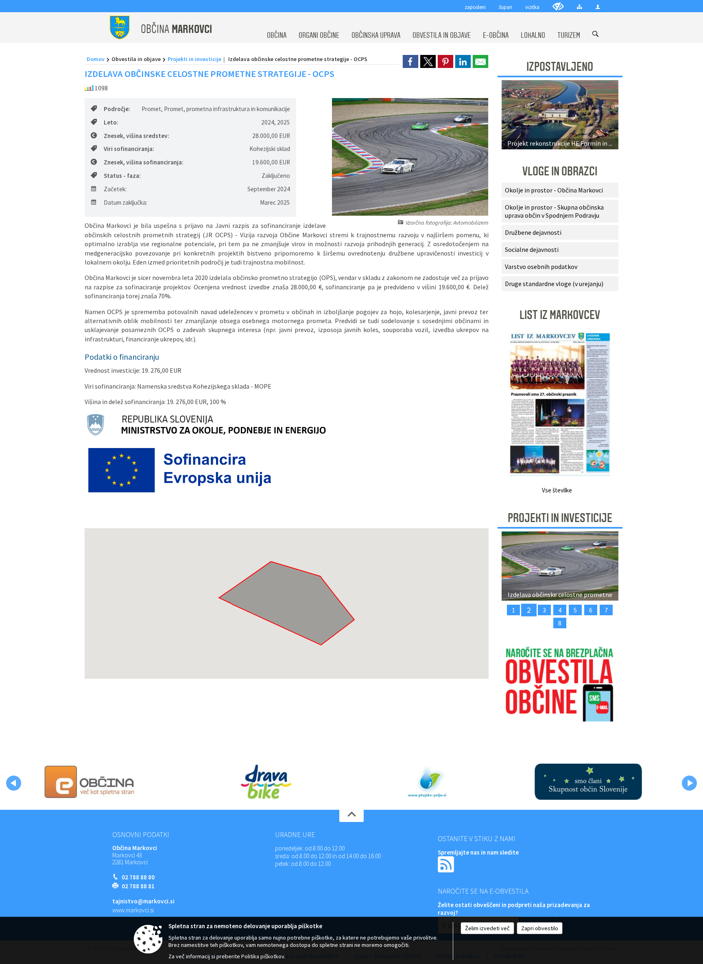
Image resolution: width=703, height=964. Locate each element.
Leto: (111, 122)
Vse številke (557, 490)
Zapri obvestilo (539, 928)
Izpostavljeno (559, 66)
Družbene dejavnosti (533, 232)
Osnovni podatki (140, 834)
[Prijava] (597, 6)
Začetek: (115, 189)
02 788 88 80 (138, 877)
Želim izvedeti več (487, 928)
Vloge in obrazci (559, 171)
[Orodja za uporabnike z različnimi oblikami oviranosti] (558, 6)
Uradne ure (295, 834)
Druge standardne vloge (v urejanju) (554, 284)
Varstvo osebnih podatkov (541, 266)
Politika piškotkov (262, 956)
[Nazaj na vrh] (351, 816)
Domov (96, 59)
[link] (410, 61)
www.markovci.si (133, 910)
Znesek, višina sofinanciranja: (143, 162)
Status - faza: (122, 175)
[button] (13, 783)
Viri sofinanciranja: (129, 149)
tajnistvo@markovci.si (143, 901)
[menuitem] (277, 27)
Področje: (117, 109)
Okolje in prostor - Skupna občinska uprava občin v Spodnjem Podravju (554, 211)
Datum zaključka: (125, 202)
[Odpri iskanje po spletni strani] (595, 34)
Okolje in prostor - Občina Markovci (554, 190)
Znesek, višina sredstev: (136, 136)
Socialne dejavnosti (532, 249)
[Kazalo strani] (579, 6)
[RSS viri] (447, 864)
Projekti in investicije (194, 59)
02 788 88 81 (138, 886)
